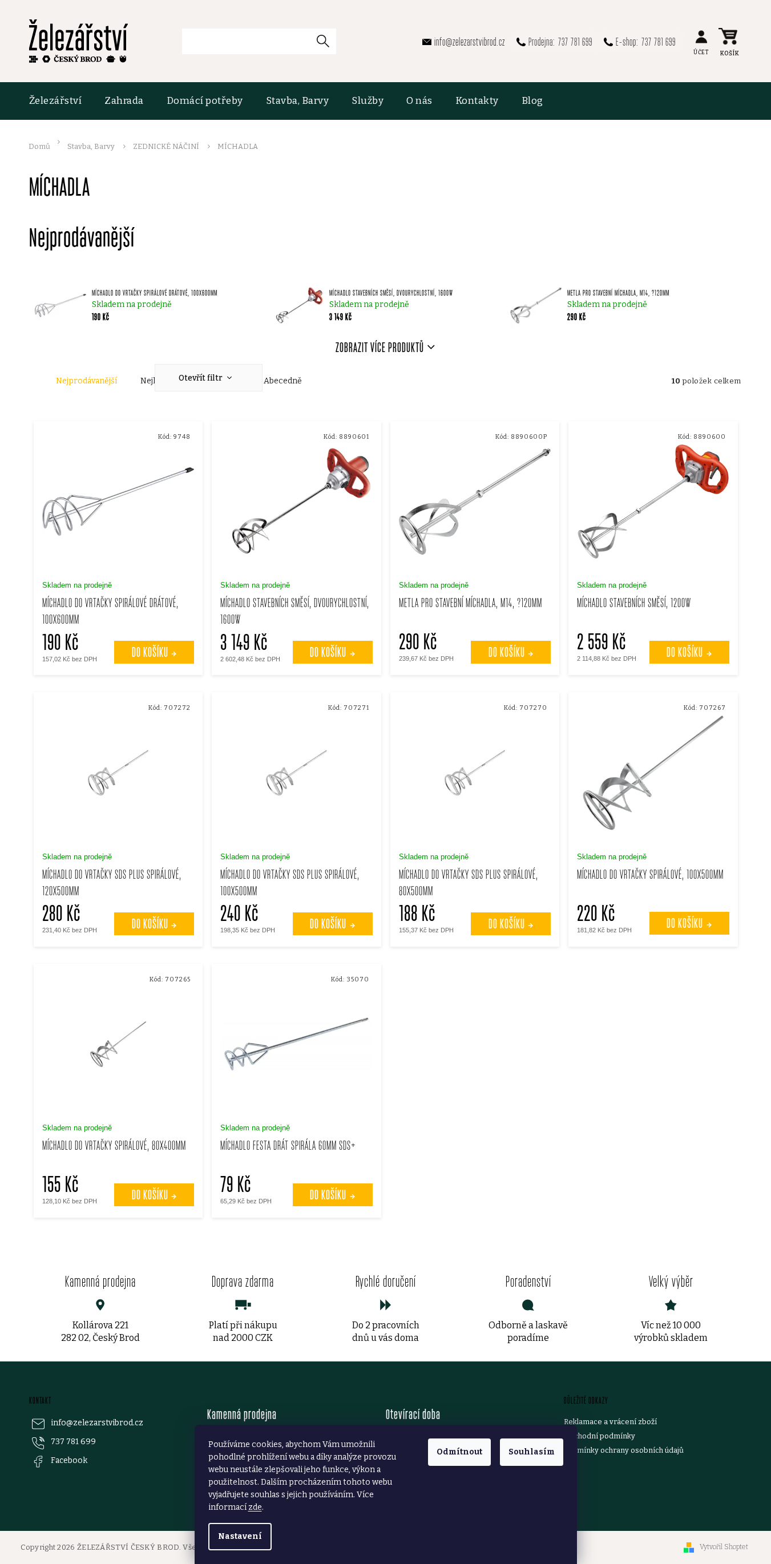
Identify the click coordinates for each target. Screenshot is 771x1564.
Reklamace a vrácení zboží (610, 1421)
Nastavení (240, 1536)
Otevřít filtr (201, 378)
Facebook (69, 1460)
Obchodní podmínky (599, 1436)
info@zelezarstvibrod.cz (97, 1423)
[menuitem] (61, 101)
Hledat (327, 41)
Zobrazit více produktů (380, 347)
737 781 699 (73, 1441)
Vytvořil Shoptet (724, 1547)
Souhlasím (531, 1452)
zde (255, 1507)
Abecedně (283, 381)
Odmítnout (459, 1452)
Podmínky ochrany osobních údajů (624, 1450)
